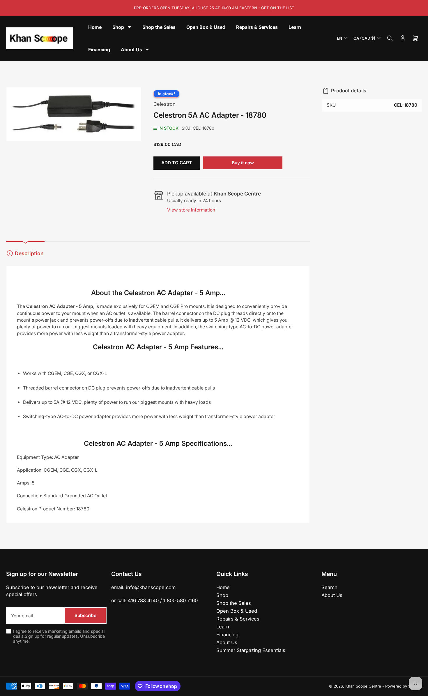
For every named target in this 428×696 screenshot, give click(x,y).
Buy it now (243, 162)
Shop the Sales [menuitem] (159, 27)
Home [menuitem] (95, 27)
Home (223, 587)
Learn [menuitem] (295, 27)
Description (29, 253)
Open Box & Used (236, 611)
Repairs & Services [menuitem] (257, 27)
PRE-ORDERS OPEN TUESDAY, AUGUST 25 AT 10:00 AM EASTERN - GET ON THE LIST (214, 8)
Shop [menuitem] (118, 27)
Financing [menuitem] (99, 49)
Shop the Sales (233, 603)
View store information (191, 210)
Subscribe (85, 615)
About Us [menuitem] (131, 49)
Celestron (164, 104)
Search (329, 587)
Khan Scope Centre (363, 686)
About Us (226, 642)
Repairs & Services (237, 619)
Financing (227, 634)
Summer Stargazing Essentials (250, 650)
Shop (222, 595)
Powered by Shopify (403, 686)
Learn (222, 627)
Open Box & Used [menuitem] (205, 27)
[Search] (389, 38)
